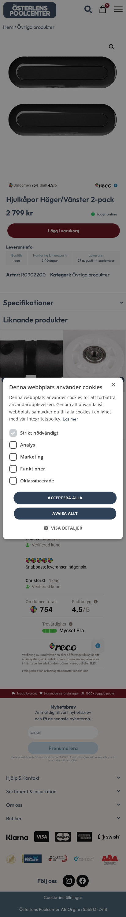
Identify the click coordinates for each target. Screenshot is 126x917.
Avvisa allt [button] (65, 513)
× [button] (113, 384)
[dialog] (63, 458)
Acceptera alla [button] (65, 497)
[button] (63, 528)
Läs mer (70, 419)
